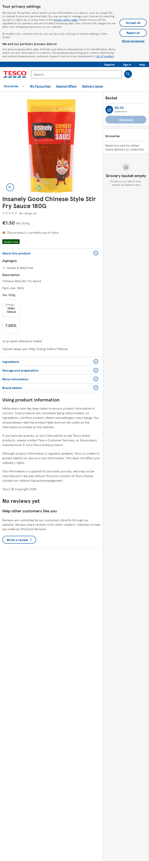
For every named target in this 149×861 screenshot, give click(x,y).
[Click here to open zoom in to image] (10, 187)
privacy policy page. (66, 20)
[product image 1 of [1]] (51, 146)
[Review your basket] (109, 109)
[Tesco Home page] (15, 74)
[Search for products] (128, 74)
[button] (109, 64)
